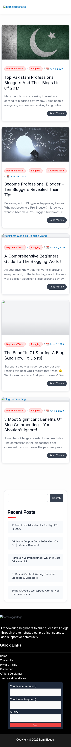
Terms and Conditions (13, 678)
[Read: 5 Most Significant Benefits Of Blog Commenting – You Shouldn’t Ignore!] (14, 399)
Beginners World (14, 68)
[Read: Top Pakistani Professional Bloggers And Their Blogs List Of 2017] (35, 42)
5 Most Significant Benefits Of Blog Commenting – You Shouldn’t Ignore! (33, 425)
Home (3, 656)
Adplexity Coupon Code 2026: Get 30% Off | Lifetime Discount (35, 543)
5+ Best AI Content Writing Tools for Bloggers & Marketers (33, 576)
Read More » (56, 113)
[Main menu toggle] (64, 7)
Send (35, 725)
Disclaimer (6, 669)
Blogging (35, 68)
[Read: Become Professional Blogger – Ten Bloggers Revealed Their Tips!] (35, 144)
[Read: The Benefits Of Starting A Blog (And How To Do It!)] (35, 317)
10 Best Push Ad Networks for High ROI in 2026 (35, 527)
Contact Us (6, 660)
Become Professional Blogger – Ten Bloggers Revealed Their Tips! (34, 189)
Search (56, 498)
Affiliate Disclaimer (11, 673)
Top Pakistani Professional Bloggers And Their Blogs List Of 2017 (32, 83)
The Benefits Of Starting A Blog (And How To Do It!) (34, 355)
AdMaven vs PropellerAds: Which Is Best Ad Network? (36, 559)
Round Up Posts (56, 170)
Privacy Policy (8, 664)
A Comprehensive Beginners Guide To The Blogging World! (32, 259)
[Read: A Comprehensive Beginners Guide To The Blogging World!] (24, 235)
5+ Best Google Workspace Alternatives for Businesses (35, 592)
